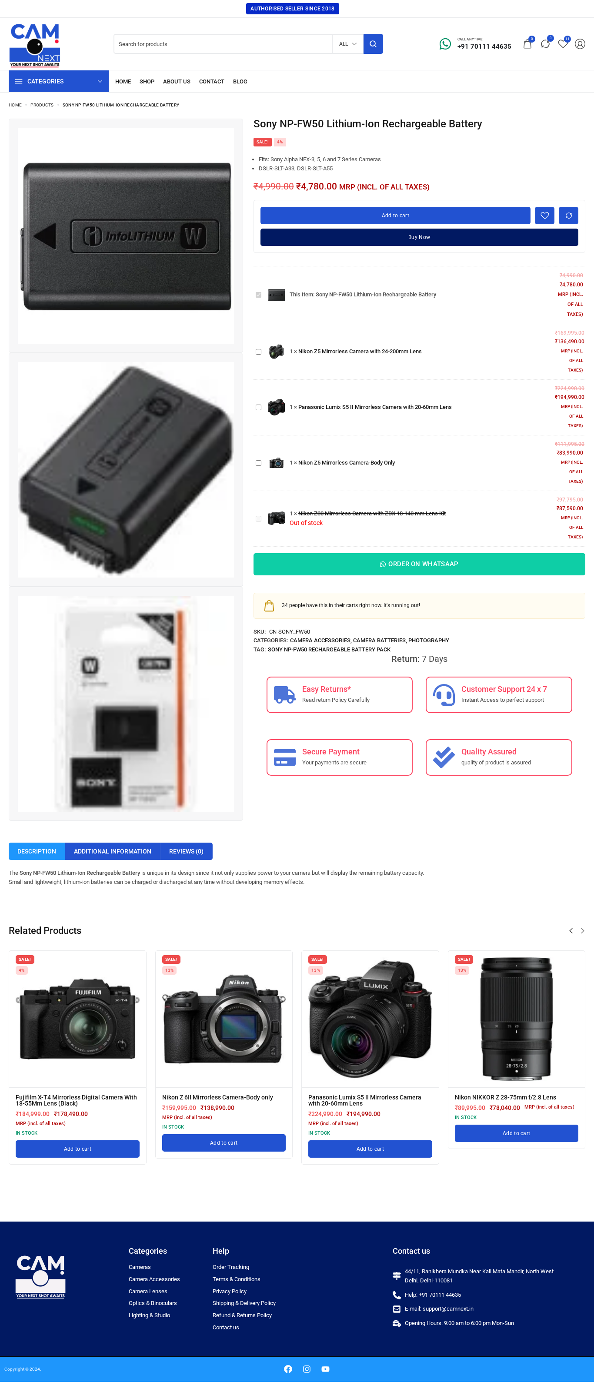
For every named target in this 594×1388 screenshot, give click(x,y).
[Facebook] (288, 1369)
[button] (571, 930)
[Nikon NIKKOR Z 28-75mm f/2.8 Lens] (517, 1019)
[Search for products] (373, 44)
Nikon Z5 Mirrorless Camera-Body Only (346, 462)
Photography (428, 640)
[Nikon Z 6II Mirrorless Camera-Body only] (224, 1019)
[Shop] (147, 81)
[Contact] (211, 81)
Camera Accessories (320, 640)
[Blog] (240, 81)
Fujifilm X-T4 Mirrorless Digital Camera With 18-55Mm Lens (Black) (76, 1100)
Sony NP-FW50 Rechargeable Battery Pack (329, 649)
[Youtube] (325, 1369)
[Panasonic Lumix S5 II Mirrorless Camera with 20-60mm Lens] (370, 1019)
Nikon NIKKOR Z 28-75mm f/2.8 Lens (505, 1097)
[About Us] (176, 81)
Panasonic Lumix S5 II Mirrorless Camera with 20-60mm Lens (375, 407)
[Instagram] (307, 1369)
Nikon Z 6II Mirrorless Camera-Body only (217, 1097)
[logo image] (35, 43)
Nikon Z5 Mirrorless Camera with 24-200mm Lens (360, 351)
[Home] (123, 81)
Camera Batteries (379, 640)
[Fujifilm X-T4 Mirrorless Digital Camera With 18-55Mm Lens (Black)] (78, 1019)
